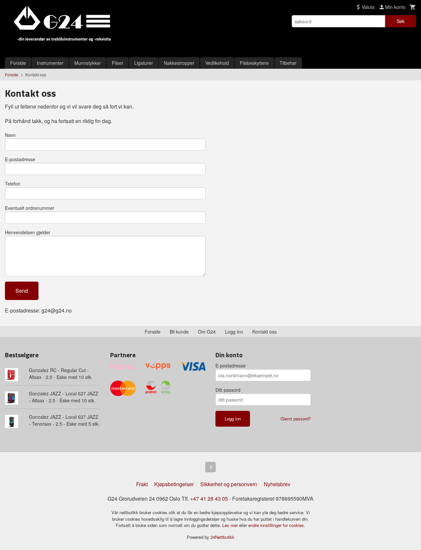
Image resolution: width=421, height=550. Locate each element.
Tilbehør (288, 63)
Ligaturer (143, 63)
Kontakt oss (264, 331)
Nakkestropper (179, 63)
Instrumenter (50, 63)
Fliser (117, 63)
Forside (18, 63)
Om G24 (207, 331)
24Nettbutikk (222, 537)
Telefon (12, 183)
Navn (10, 135)
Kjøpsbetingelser (174, 484)
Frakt (142, 484)
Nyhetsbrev (277, 484)
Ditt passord (227, 390)
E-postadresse (20, 159)
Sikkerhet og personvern (228, 484)
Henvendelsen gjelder (27, 232)
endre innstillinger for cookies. (276, 525)
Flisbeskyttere (254, 63)
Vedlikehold (217, 63)
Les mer (230, 525)
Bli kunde (179, 331)
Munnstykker (87, 63)
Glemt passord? (296, 418)
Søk (401, 21)
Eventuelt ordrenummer (29, 208)
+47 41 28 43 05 (209, 498)
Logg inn (234, 331)
